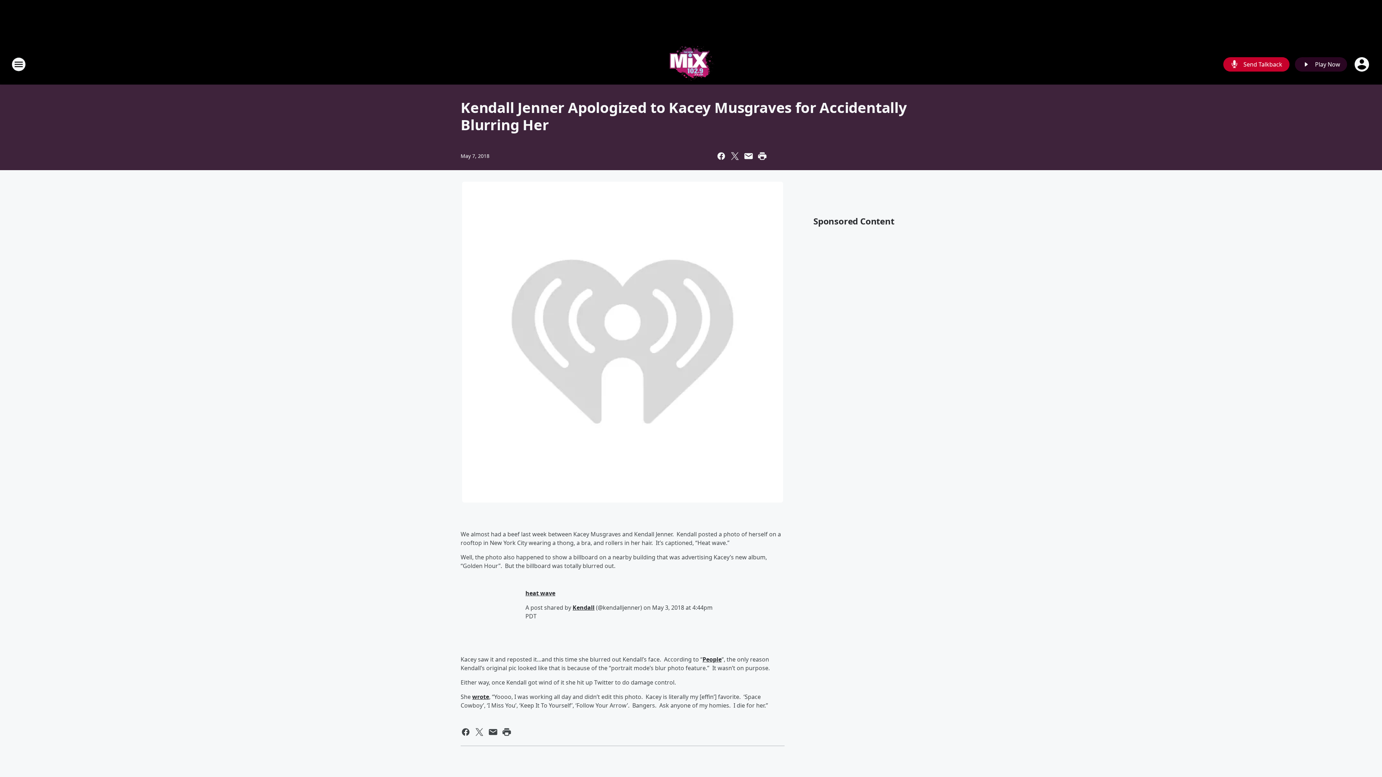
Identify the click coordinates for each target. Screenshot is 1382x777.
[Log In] (1362, 64)
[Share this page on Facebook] (721, 156)
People (712, 659)
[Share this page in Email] (749, 156)
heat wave (540, 593)
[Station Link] (691, 64)
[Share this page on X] (735, 156)
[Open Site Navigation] (19, 64)
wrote (480, 697)
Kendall (584, 608)
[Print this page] (762, 156)
